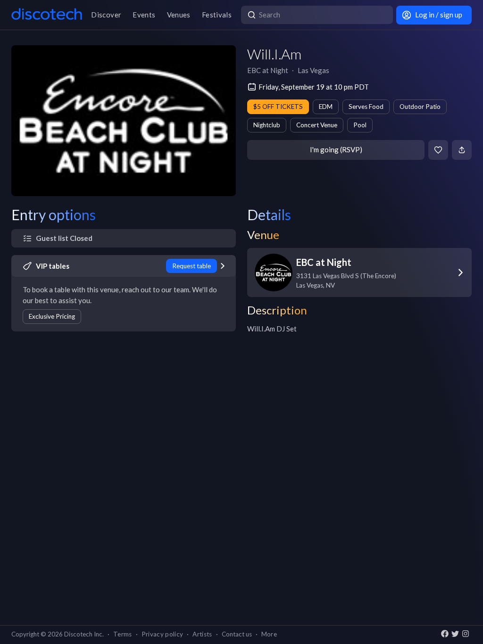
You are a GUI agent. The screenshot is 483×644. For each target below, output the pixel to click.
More (269, 634)
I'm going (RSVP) (336, 149)
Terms (122, 634)
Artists (202, 634)
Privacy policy (162, 634)
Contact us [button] (237, 634)
